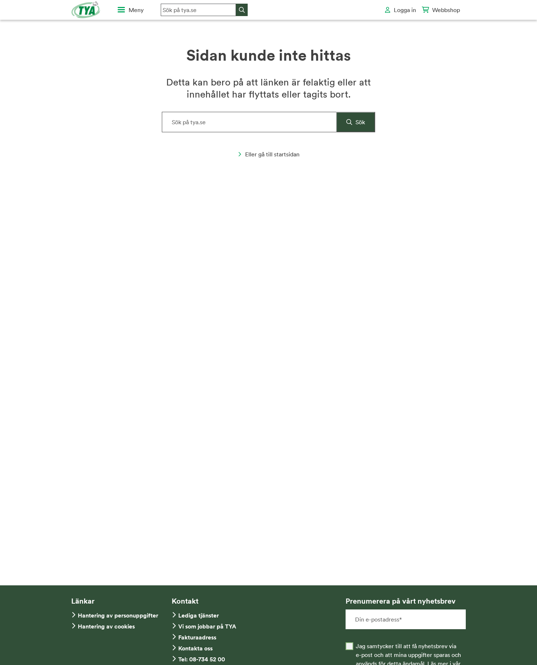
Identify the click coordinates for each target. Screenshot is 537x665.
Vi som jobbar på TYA (207, 626)
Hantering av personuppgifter (118, 615)
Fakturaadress (197, 637)
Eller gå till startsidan (272, 154)
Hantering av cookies (106, 626)
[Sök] (242, 10)
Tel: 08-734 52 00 (201, 659)
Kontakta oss (195, 648)
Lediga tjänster (198, 615)
